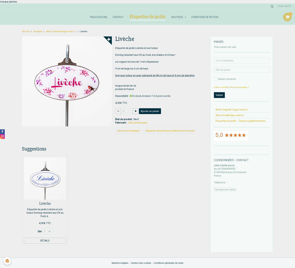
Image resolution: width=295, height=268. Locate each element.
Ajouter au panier (150, 111)
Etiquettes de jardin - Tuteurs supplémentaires (240, 121)
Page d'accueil (99, 17)
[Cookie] (7, 261)
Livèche (45, 203)
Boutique (178, 17)
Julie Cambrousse (137, 122)
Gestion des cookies (141, 263)
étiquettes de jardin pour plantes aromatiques (170, 130)
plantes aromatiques (128, 130)
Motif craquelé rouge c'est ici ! (61, 31)
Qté (40, 231)
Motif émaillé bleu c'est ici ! (230, 115)
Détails (45, 240)
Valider (219, 95)
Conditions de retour (204, 17)
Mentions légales (120, 263)
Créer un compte (221, 87)
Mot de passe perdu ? (239, 87)
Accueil (25, 31)
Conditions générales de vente (168, 263)
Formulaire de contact (225, 189)
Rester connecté (227, 79)
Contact (118, 17)
